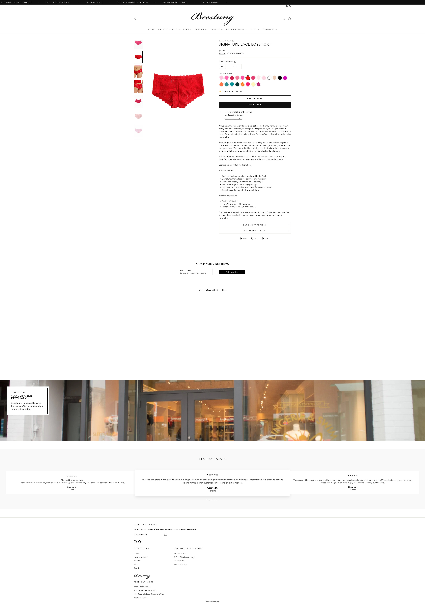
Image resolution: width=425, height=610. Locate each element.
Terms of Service (180, 564)
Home (151, 29)
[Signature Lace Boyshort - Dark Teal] (150, 367)
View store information (233, 119)
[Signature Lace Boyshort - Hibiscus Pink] (165, 367)
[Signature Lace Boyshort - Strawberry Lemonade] (136, 364)
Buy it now (255, 105)
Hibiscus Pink (258, 84)
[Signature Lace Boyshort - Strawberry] (145, 364)
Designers (268, 29)
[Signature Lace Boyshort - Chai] (166, 364)
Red (248, 78)
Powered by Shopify (212, 601)
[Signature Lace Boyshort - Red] (151, 364)
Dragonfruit (226, 78)
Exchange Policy (255, 231)
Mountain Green (237, 84)
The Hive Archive (140, 598)
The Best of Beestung (142, 587)
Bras (186, 29)
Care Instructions (255, 225)
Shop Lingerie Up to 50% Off (58, 2)
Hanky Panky (227, 41)
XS (222, 66)
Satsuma (242, 84)
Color (225, 73)
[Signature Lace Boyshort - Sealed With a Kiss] (159, 367)
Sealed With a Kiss (248, 84)
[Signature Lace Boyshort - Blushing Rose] (157, 364)
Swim (253, 29)
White (269, 78)
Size (226, 62)
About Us (137, 561)
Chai (274, 78)
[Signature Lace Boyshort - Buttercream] (162, 367)
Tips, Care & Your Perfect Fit (145, 590)
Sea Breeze (226, 84)
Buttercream (253, 84)
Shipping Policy (180, 553)
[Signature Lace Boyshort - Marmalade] (148, 364)
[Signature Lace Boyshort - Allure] (142, 364)
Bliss (264, 78)
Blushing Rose (258, 78)
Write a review (232, 272)
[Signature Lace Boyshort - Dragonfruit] (139, 364)
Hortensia (285, 78)
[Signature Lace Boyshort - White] (163, 364)
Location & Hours (140, 557)
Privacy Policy (179, 561)
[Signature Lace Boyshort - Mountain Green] (153, 367)
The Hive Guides (168, 29)
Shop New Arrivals (94, 2)
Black (280, 78)
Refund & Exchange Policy (184, 557)
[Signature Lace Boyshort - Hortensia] (141, 367)
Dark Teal (232, 84)
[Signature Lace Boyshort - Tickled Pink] (154, 364)
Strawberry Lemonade (221, 78)
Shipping (222, 53)
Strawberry (237, 78)
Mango (221, 84)
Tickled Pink (253, 78)
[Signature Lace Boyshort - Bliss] (160, 364)
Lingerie (215, 29)
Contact (137, 553)
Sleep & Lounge (235, 29)
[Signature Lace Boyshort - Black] (169, 364)
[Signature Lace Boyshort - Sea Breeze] (147, 367)
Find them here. (244, 165)
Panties (200, 29)
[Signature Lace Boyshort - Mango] (144, 367)
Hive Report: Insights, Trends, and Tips (149, 594)
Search (136, 568)
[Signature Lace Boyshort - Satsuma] (156, 367)
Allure (232, 78)
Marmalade (242, 78)
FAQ (135, 564)
